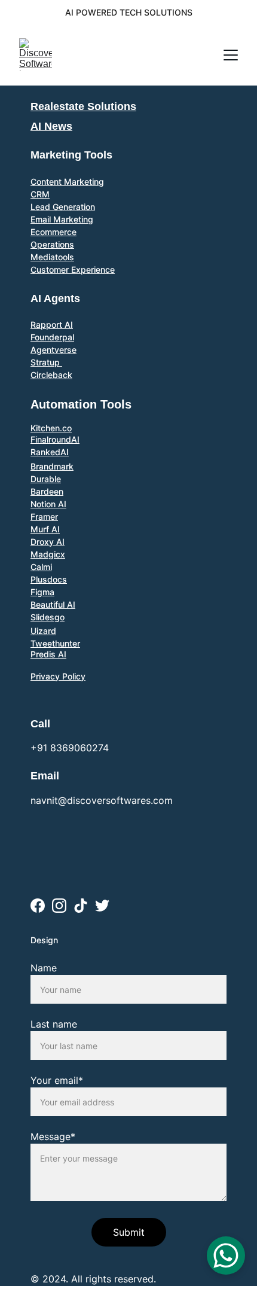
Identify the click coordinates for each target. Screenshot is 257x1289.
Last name (53, 1024)
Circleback (51, 375)
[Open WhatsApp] (226, 1255)
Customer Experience (72, 269)
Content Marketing (67, 181)
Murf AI (45, 529)
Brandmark (52, 466)
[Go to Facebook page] (37, 905)
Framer (44, 516)
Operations (52, 244)
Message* (52, 1136)
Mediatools (52, 257)
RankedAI (49, 452)
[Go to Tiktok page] (81, 905)
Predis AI (48, 654)
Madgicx (47, 554)
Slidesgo (47, 617)
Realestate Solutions (83, 106)
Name (43, 968)
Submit (129, 1232)
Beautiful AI (52, 604)
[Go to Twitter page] (102, 905)
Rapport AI (51, 324)
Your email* (56, 1080)
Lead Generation (62, 207)
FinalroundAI (54, 439)
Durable (45, 479)
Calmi (41, 567)
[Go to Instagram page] (59, 905)
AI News (51, 126)
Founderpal (52, 337)
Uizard (43, 631)
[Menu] (231, 55)
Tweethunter (55, 643)
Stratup (46, 362)
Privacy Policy (57, 676)
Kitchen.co (51, 428)
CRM (40, 194)
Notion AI (48, 504)
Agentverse (53, 350)
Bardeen (46, 491)
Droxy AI (47, 542)
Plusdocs (48, 579)
